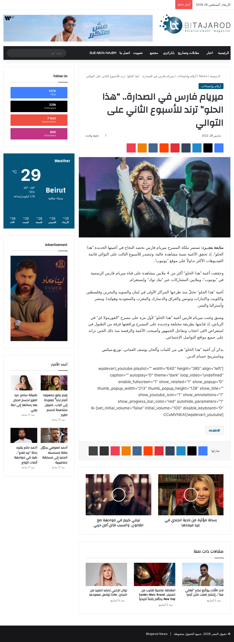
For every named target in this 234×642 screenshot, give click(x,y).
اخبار (210, 53)
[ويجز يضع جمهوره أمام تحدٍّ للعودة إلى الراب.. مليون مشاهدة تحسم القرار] (54, 382)
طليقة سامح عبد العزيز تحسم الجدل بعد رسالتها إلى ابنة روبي (24, 402)
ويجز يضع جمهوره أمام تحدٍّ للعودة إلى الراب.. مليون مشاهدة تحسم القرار (55, 405)
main (213, 430)
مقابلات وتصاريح (188, 53)
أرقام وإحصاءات (187, 76)
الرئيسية (223, 53)
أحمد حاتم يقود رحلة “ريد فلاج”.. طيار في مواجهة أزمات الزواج (25, 455)
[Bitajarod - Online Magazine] (195, 25)
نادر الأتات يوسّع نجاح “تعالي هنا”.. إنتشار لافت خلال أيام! (204, 592)
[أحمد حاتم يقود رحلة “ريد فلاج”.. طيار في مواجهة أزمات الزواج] (24, 435)
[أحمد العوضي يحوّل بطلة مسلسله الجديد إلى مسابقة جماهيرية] (54, 435)
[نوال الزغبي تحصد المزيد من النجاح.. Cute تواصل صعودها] (106, 574)
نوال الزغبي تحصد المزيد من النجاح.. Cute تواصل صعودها (108, 592)
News (203, 76)
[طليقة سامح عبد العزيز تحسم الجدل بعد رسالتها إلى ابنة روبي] (24, 382)
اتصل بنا (125, 53)
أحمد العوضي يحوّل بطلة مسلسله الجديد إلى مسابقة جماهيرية (54, 455)
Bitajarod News (157, 634)
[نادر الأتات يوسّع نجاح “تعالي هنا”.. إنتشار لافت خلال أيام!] (202, 574)
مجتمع (154, 53)
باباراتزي (169, 53)
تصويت (138, 53)
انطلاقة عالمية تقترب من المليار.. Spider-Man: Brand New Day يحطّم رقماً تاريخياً (157, 594)
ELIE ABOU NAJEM (103, 53)
